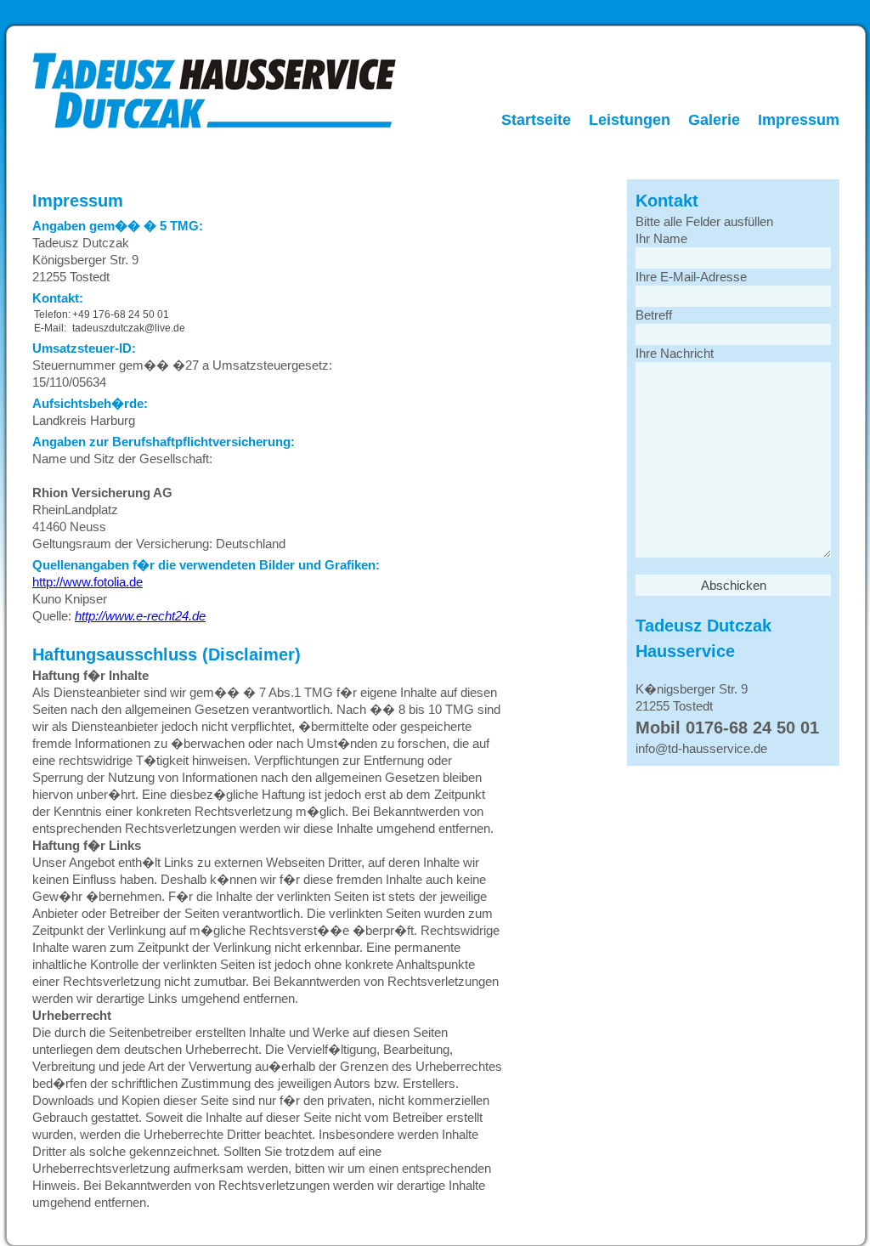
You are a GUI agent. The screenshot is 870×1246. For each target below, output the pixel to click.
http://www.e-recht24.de (140, 616)
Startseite (536, 119)
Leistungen (629, 119)
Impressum (798, 119)
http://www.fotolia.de (87, 582)
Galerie (714, 119)
